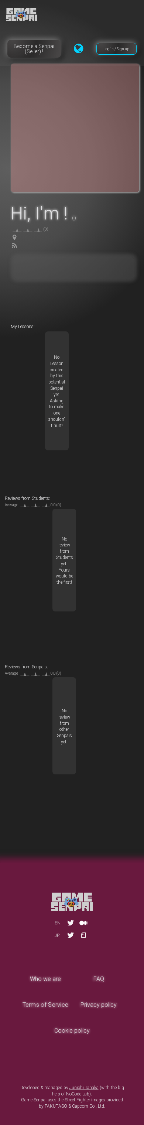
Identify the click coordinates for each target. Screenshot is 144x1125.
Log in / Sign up (116, 49)
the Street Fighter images (81, 1099)
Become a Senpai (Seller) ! (34, 48)
